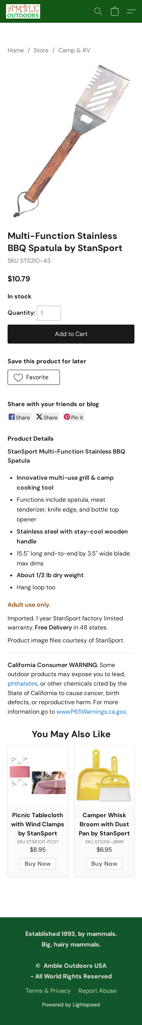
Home (16, 50)
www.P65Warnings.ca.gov (91, 712)
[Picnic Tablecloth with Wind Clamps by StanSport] (38, 775)
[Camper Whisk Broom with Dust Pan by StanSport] (104, 775)
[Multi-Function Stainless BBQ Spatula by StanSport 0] (71, 140)
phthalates (22, 684)
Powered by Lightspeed (71, 1004)
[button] (24, 11)
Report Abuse (97, 991)
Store (41, 50)
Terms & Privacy (48, 991)
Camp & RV (74, 50)
